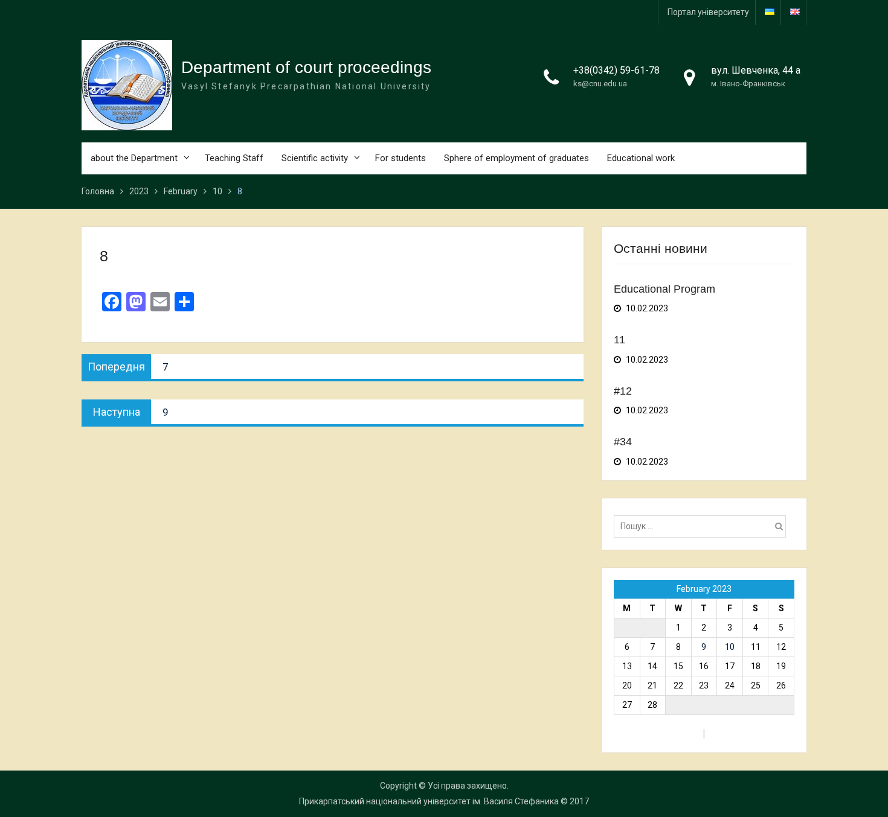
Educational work (641, 158)
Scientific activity (315, 158)
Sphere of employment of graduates (516, 158)
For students (400, 158)
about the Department (134, 158)
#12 (623, 391)
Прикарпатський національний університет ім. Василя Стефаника (429, 801)
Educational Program (664, 289)
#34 (623, 442)
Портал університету (708, 12)
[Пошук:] (703, 526)
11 (619, 340)
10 (730, 647)
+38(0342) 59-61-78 (616, 70)
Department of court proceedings (306, 67)
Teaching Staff (234, 158)
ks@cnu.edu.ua (600, 83)
